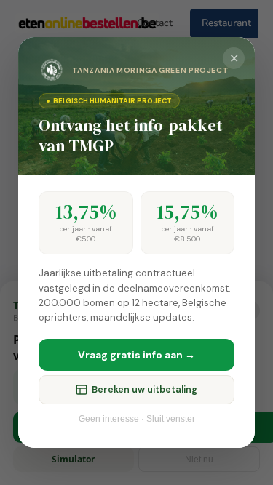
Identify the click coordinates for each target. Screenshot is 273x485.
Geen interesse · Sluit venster (137, 418)
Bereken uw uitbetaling (144, 390)
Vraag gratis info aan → (136, 354)
